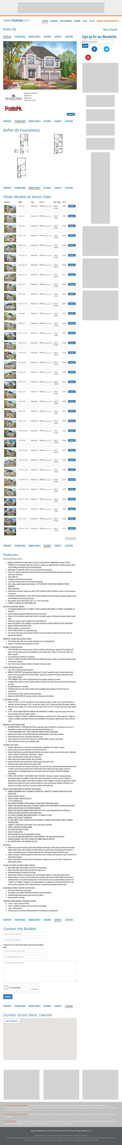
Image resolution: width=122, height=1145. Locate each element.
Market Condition (91, 1121)
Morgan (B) (22, 362)
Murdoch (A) (22, 275)
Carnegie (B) (22, 265)
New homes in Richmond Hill (23, 1108)
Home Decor (21, 1123)
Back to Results (110, 29)
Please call (47, 206)
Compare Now (70, 538)
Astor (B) (21, 206)
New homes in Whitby (22, 1110)
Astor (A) (21, 216)
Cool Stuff (58, 1123)
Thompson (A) (23, 460)
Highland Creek (23, 528)
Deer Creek (22, 519)
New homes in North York (98, 1108)
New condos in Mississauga (56, 1114)
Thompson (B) (23, 470)
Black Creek (22, 382)
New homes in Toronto (53, 1105)
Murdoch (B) (22, 304)
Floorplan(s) (19, 36)
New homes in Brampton (61, 1108)
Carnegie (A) (22, 255)
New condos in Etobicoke (76, 1114)
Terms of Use (62, 1130)
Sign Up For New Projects (108, 20)
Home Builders (78, 1121)
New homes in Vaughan (79, 1108)
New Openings (66, 20)
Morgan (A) (22, 372)
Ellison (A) (21, 284)
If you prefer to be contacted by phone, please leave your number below (23, 946)
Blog (85, 20)
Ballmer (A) (22, 245)
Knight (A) (21, 323)
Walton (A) (21, 421)
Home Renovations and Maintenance (40, 1123)
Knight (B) (21, 313)
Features (47, 36)
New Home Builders (52, 1121)
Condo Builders (66, 1121)
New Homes (39, 1121)
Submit (8, 996)
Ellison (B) (21, 294)
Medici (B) (21, 401)
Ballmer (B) (22, 236)
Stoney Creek (22, 509)
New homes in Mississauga (72, 1105)
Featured (20, 1121)
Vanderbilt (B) (23, 431)
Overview (7, 36)
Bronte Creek (22, 333)
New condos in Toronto (36, 1114)
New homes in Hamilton (42, 1108)
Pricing (77, 20)
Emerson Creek (23, 499)
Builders (54, 20)
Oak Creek (21, 440)
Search (45, 20)
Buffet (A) (21, 226)
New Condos (29, 1121)
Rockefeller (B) (23, 489)
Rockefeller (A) (23, 480)
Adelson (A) (22, 343)
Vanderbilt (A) (23, 450)
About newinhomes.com (41, 1130)
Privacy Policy (74, 1130)
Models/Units (34, 36)
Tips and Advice (103, 1121)
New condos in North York (96, 1114)
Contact (58, 36)
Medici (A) (21, 392)
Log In (91, 20)
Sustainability (68, 1123)
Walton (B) (21, 411)
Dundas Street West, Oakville (27, 1014)
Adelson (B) (22, 353)
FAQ (53, 1130)
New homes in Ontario (36, 1105)
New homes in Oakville (91, 1105)
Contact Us (85, 1130)
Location (69, 36)
